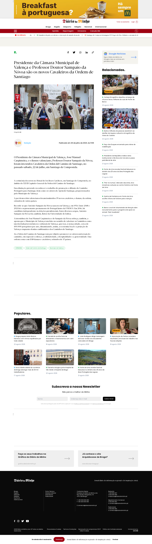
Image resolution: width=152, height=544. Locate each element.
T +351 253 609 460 (83, 500)
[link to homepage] (76, 22)
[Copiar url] (93, 52)
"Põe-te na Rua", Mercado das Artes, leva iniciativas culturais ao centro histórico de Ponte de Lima (120, 185)
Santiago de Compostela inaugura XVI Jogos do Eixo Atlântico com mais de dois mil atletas (99, 35)
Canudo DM (95, 31)
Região (57, 27)
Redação (111, 491)
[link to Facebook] (14, 521)
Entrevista (82, 31)
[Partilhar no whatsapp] (80, 52)
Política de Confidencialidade (112, 529)
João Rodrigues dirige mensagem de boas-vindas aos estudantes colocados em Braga (92, 322)
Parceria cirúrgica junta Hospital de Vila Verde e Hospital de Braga (59, 353)
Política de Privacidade (81, 404)
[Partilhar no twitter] (74, 52)
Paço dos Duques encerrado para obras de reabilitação (119, 145)
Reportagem (68, 31)
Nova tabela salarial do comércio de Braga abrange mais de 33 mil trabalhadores (26, 353)
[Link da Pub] (76, 9)
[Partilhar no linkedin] (87, 52)
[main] (76, 258)
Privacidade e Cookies (54, 529)
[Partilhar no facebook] (68, 52)
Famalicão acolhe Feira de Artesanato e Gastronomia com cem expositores (59, 322)
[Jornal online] (24, 23)
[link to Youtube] (27, 521)
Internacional (100, 27)
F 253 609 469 (112, 495)
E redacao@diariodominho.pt (117, 496)
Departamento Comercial (116, 500)
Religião (77, 27)
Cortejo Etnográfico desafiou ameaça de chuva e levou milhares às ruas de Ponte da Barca (119, 78)
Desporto (67, 27)
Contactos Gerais (82, 491)
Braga (48, 27)
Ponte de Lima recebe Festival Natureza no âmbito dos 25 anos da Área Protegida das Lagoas (120, 171)
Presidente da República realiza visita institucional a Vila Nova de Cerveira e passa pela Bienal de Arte (118, 158)
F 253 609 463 (112, 509)
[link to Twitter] (22, 521)
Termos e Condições (69, 529)
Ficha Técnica (49, 491)
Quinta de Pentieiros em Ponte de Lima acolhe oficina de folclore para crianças (119, 197)
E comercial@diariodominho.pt (87, 505)
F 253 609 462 (112, 502)
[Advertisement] (76, 276)
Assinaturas (49, 495)
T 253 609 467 (112, 493)
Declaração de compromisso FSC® (89, 529)
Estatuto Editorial (50, 493)
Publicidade (49, 496)
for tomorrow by (133, 530)
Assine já (59, 539)
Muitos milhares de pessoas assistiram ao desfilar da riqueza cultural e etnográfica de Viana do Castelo (120, 112)
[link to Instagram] (18, 521)
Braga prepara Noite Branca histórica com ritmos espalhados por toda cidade (26, 322)
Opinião (55, 31)
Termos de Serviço (98, 404)
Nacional (88, 27)
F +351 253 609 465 (83, 502)
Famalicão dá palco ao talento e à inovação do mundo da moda (41, 35)
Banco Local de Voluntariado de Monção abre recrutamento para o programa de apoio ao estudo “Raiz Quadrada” (119, 210)
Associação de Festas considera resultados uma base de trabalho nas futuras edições (124, 322)
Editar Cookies (84, 531)
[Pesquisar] (136, 31)
